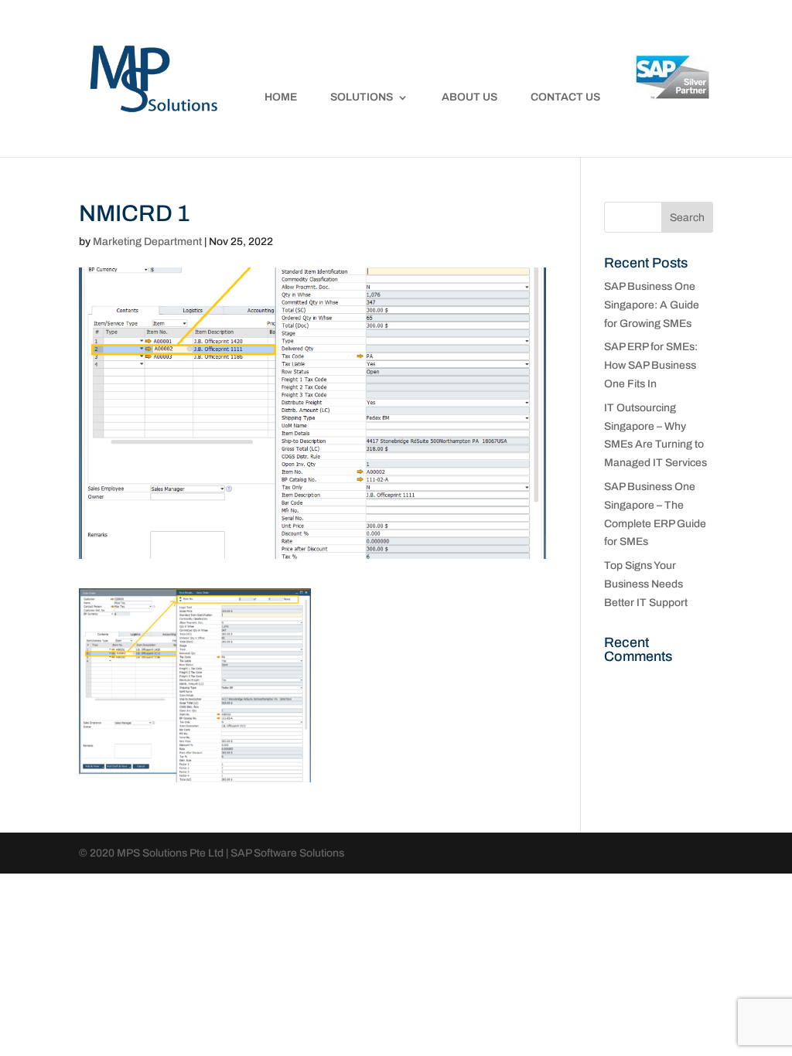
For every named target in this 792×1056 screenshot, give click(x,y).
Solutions (361, 97)
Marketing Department (147, 241)
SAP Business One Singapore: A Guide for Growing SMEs (651, 305)
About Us (469, 97)
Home (281, 97)
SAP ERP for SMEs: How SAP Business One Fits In (651, 365)
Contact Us (565, 97)
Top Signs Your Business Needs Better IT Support (646, 584)
